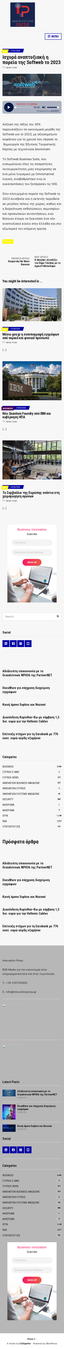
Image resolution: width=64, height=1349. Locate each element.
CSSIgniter (25, 1343)
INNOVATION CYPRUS (13, 788)
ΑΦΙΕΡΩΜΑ (8, 804)
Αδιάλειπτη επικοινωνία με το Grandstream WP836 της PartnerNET (27, 673)
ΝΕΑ (5, 51)
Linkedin (5, 643)
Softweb (8, 241)
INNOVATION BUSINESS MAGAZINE (21, 783)
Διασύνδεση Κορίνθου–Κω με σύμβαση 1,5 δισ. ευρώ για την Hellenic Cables (30, 719)
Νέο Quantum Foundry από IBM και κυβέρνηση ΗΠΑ (26, 415)
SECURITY (7, 799)
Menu (55, 36)
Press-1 (31, 1339)
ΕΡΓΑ (5, 815)
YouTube (28, 643)
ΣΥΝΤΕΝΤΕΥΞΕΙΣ (11, 826)
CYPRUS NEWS (10, 777)
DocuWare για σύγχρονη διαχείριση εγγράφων (26, 690)
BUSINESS (8, 408)
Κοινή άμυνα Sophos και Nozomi (24, 705)
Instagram (20, 643)
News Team (11, 67)
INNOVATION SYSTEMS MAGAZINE (20, 793)
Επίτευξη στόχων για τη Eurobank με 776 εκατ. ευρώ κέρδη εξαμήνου (30, 736)
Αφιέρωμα (8, 810)
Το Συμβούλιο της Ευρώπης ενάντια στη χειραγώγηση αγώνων (31, 494)
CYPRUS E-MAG (10, 772)
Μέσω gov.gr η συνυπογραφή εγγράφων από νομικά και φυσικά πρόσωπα (30, 336)
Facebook (13, 643)
